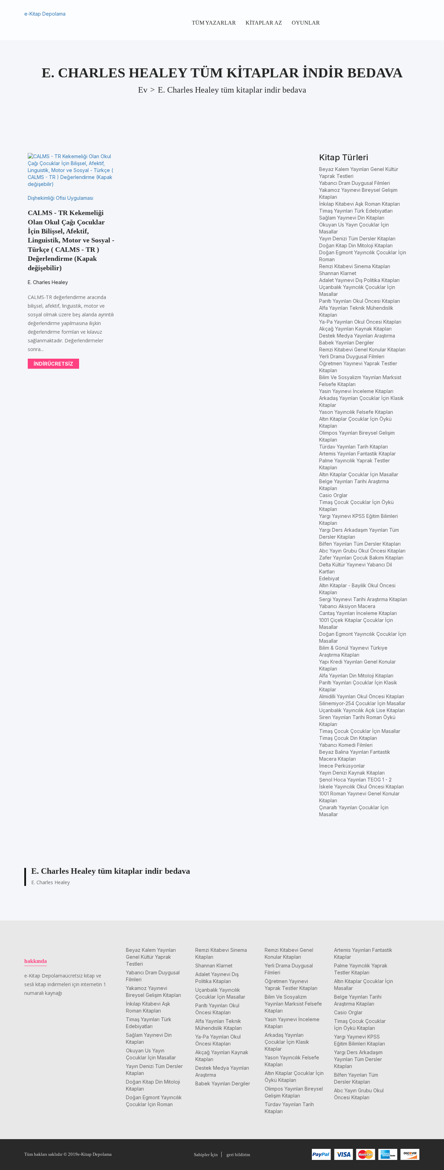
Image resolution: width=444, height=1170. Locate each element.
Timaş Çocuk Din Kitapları (348, 738)
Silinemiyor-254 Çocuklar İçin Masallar (362, 703)
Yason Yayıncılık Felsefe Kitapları (356, 412)
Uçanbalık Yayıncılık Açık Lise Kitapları (362, 710)
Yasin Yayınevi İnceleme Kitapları (356, 391)
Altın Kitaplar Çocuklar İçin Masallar (358, 474)
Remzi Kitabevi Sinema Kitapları (354, 266)
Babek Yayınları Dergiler (346, 342)
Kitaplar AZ (264, 23)
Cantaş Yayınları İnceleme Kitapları (358, 613)
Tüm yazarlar (214, 23)
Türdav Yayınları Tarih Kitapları (353, 447)
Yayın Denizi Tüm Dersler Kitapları (357, 238)
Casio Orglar (333, 495)
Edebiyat (329, 578)
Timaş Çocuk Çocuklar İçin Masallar (359, 731)
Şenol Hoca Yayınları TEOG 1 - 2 (355, 780)
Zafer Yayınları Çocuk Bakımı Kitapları (361, 558)
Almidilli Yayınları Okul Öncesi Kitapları (361, 696)
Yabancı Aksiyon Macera (347, 606)
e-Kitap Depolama (45, 14)
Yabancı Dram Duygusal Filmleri (354, 183)
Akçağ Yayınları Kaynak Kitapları (355, 329)
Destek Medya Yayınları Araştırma (357, 336)
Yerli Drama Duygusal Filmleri (351, 356)
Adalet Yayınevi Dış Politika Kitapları (359, 280)
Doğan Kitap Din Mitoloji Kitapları (356, 245)
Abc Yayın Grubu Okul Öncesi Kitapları (362, 551)
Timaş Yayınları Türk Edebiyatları (356, 211)
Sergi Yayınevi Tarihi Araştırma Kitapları (363, 599)
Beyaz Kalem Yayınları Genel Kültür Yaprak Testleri (151, 957)
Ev (142, 89)
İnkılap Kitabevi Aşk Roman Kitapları (359, 204)
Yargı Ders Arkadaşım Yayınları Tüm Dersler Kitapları (358, 1059)
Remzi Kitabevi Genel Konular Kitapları (362, 349)
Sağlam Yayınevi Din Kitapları (351, 218)
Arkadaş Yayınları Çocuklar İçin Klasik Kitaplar (287, 1042)
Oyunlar (306, 23)
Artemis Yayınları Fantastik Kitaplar (357, 453)
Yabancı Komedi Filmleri (346, 745)
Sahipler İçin (206, 1154)
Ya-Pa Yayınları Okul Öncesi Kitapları (360, 322)
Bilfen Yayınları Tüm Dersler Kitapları (360, 544)
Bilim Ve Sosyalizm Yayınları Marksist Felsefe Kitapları (293, 1004)
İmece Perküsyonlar (342, 766)
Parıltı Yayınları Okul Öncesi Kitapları (359, 301)
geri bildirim (238, 1154)
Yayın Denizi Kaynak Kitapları (352, 773)
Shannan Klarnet (337, 273)
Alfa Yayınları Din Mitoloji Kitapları (356, 675)
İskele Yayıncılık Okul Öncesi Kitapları (361, 786)
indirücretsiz (53, 364)
